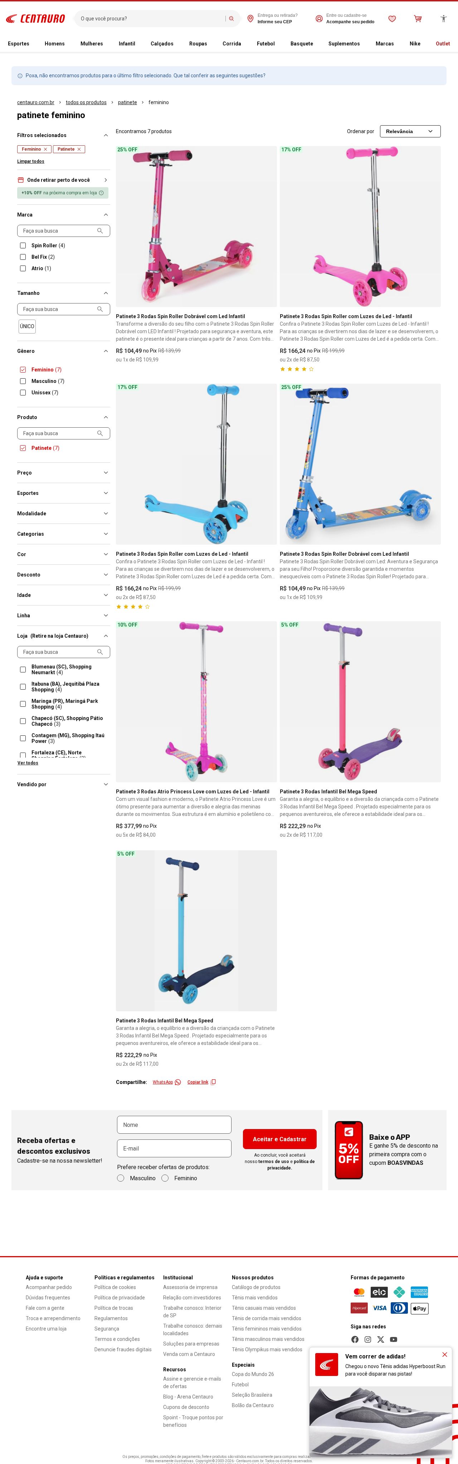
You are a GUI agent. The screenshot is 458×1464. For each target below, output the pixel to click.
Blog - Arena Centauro (188, 1397)
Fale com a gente (45, 1308)
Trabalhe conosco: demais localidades (192, 1329)
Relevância (399, 131)
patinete (127, 102)
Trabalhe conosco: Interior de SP (192, 1311)
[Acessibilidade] (443, 18)
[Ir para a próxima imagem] (432, 226)
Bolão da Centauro (253, 1405)
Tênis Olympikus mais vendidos (267, 1349)
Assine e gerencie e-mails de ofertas (192, 1382)
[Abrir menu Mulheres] (106, 44)
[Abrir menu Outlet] (453, 44)
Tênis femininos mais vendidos (267, 1329)
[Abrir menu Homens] (67, 44)
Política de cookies (115, 1287)
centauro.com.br (35, 102)
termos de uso (273, 1161)
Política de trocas (113, 1308)
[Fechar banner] (445, 1354)
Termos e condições (117, 1339)
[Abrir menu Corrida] (244, 44)
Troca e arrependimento (53, 1318)
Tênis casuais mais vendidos (264, 1308)
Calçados (162, 44)
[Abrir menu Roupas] (210, 44)
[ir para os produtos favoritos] (392, 18)
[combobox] (151, 18)
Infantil (127, 44)
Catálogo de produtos (256, 1287)
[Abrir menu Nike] (423, 44)
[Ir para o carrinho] (418, 18)
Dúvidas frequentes (48, 1297)
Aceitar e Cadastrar (280, 1139)
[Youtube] (393, 1339)
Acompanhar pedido (49, 1287)
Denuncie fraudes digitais (123, 1349)
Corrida (232, 44)
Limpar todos (30, 161)
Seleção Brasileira (252, 1395)
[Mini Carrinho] (418, 18)
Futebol (266, 44)
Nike (415, 44)
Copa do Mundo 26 (253, 1374)
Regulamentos (111, 1318)
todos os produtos (86, 102)
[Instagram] (368, 1339)
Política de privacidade (119, 1297)
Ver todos (28, 762)
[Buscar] (231, 18)
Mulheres (92, 44)
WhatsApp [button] (163, 1082)
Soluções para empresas (191, 1344)
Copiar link (197, 1082)
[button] (63, 180)
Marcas (385, 44)
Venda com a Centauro (189, 1354)
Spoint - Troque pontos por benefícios (193, 1421)
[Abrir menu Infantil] (138, 44)
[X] (380, 1339)
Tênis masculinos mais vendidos (268, 1339)
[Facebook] (355, 1339)
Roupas (198, 44)
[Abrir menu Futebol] (277, 44)
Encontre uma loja (46, 1329)
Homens (55, 44)
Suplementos (344, 44)
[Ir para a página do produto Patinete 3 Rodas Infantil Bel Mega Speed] (360, 701)
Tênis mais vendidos (255, 1297)
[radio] (27, 327)
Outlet (443, 44)
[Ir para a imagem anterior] (288, 226)
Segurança (106, 1329)
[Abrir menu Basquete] (316, 44)
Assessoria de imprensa (190, 1287)
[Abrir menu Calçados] (176, 44)
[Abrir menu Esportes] (32, 44)
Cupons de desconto (186, 1407)
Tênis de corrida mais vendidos (266, 1318)
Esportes (18, 44)
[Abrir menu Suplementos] (363, 44)
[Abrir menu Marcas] (397, 44)
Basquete (302, 44)
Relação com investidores (192, 1297)
